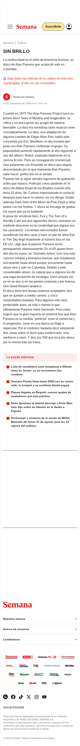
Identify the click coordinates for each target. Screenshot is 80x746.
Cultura (21, 42)
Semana (8, 42)
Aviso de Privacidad (17, 707)
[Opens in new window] (13, 696)
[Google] (5, 696)
